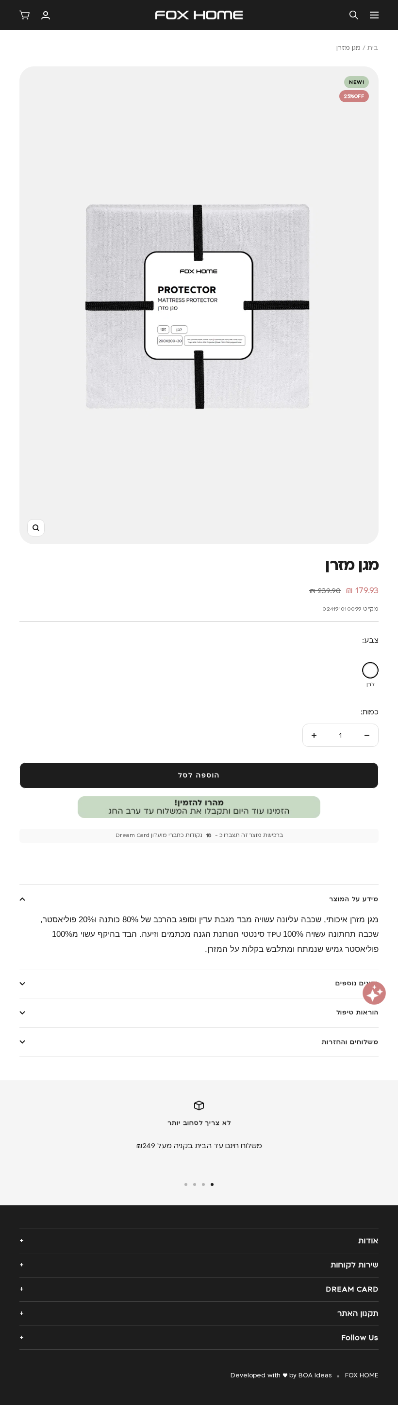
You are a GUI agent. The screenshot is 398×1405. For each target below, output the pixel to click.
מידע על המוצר (354, 899)
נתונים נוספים (357, 983)
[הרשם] (45, 15)
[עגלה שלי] (24, 15)
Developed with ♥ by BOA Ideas (281, 1375)
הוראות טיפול (357, 1012)
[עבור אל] (212, 1184)
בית (373, 48)
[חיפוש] (353, 15)
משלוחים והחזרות (350, 1042)
